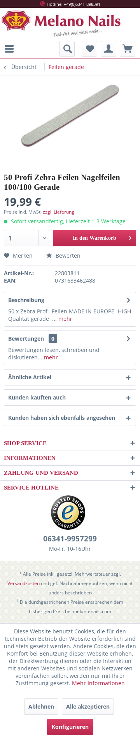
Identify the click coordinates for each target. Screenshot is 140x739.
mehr (64, 318)
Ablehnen (41, 706)
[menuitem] (11, 49)
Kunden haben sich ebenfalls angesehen (61, 417)
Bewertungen (26, 338)
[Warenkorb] (127, 49)
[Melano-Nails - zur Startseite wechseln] (62, 24)
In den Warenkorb (94, 238)
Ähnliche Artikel (29, 377)
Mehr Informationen (98, 683)
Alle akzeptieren (88, 706)
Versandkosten (23, 583)
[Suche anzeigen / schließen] (67, 49)
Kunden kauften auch (37, 397)
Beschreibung (26, 300)
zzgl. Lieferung (58, 212)
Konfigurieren (70, 726)
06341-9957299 (70, 539)
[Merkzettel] (89, 49)
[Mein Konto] (108, 49)
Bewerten (67, 255)
